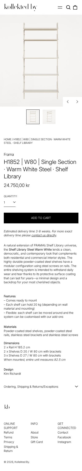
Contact (63, 432)
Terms (8, 437)
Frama (9, 154)
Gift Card (37, 442)
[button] (68, 7)
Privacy (9, 442)
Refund (8, 432)
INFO (34, 423)
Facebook (64, 437)
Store (34, 437)
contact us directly (44, 235)
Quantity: (10, 196)
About (34, 432)
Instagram (64, 442)
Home (7, 139)
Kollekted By (22, 461)
